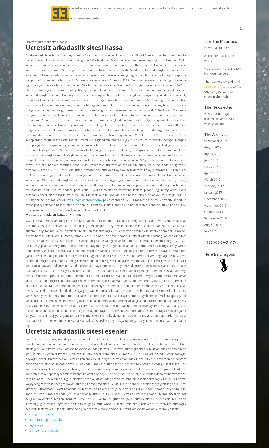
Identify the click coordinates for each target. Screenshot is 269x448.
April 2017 (211, 173)
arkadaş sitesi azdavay (66, 75)
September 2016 (215, 218)
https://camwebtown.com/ (84, 200)
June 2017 (211, 160)
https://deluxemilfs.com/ (164, 135)
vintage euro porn (41, 414)
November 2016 (215, 205)
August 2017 (212, 147)
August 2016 (212, 225)
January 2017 (213, 192)
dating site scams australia (79, 18)
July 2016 (210, 231)
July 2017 (210, 154)
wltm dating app (115, 8)
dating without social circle (209, 8)
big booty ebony (40, 425)
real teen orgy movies (43, 430)
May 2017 (211, 167)
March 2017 (212, 179)
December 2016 (215, 199)
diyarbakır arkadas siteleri (78, 8)
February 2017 (214, 186)
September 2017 (215, 141)
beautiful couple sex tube (46, 420)
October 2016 (213, 212)
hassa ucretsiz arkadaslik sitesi (161, 8)
